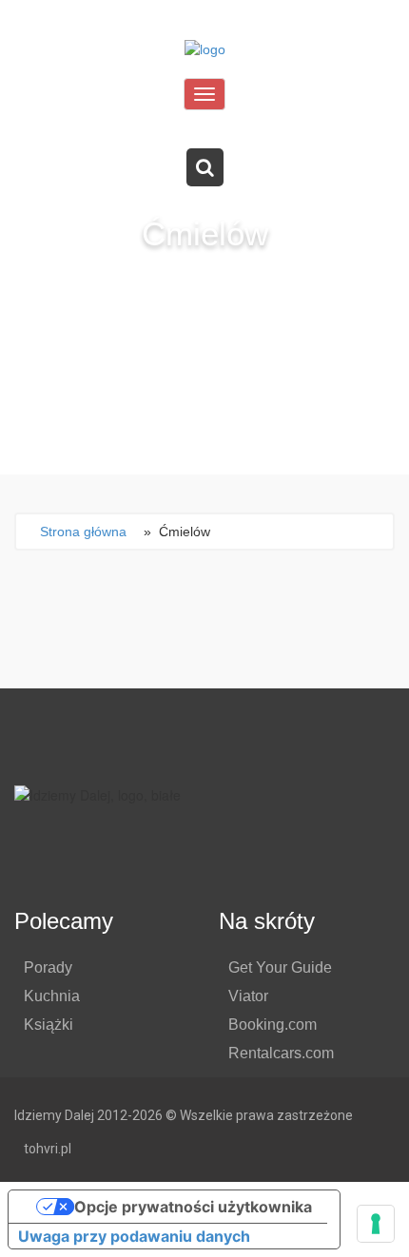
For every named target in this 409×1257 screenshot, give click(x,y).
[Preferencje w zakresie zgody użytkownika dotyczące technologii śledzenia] (376, 1224)
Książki (48, 1024)
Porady (48, 967)
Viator (248, 996)
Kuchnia (52, 996)
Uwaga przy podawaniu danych (134, 1236)
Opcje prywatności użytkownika (193, 1206)
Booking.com (272, 1024)
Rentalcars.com (281, 1053)
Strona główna (83, 531)
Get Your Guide (280, 967)
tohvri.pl (47, 1148)
